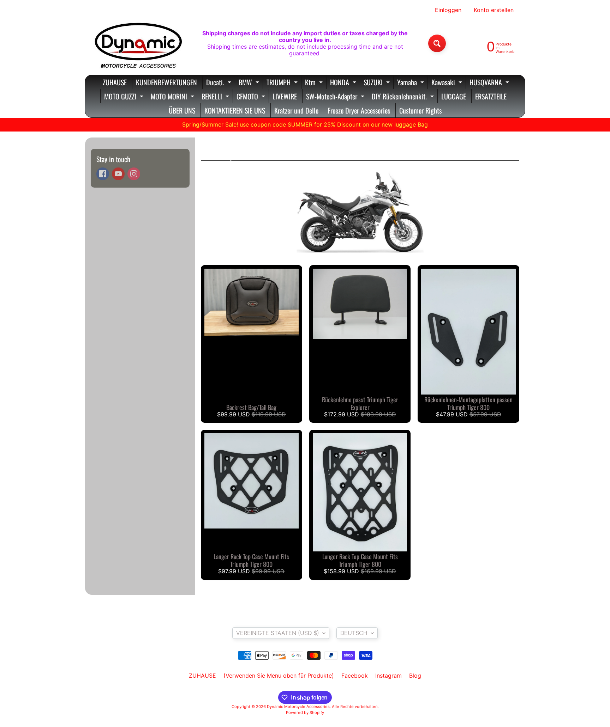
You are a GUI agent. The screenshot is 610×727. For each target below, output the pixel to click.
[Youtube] (118, 173)
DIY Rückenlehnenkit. (404, 97)
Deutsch (353, 632)
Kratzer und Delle (296, 110)
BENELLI (216, 97)
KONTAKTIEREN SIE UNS (234, 110)
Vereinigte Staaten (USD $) (277, 632)
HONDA (344, 83)
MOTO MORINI (173, 97)
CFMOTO (252, 97)
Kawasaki (447, 83)
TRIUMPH (283, 83)
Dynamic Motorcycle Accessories (298, 706)
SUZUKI (377, 83)
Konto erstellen (494, 10)
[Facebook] (102, 173)
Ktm (314, 83)
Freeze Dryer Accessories (359, 110)
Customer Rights (420, 110)
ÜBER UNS (182, 110)
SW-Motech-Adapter (336, 97)
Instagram (388, 675)
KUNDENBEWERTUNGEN (166, 82)
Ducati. (219, 83)
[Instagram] (133, 173)
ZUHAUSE (115, 82)
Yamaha (411, 83)
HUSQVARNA (490, 83)
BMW (250, 83)
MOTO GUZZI (124, 97)
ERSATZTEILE (491, 96)
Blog (415, 675)
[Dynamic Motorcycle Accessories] (138, 43)
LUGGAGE (453, 96)
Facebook (354, 675)
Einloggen (448, 10)
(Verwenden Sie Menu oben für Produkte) (278, 675)
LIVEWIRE (285, 96)
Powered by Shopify (305, 712)
